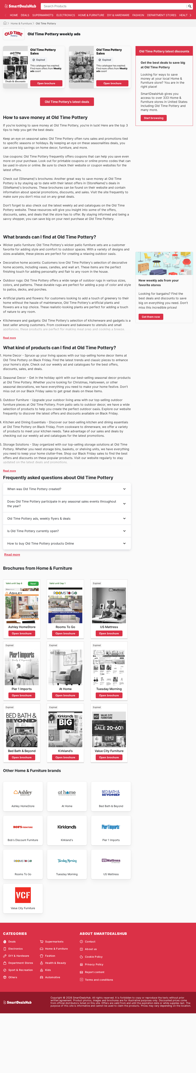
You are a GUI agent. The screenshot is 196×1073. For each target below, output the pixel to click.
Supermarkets (42, 15)
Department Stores (161, 15)
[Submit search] (190, 6)
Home (14, 15)
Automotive (52, 977)
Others (12, 977)
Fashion (138, 15)
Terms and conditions (99, 979)
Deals (25, 15)
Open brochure (46, 83)
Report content (94, 972)
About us (91, 949)
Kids (48, 969)
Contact (90, 941)
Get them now (151, 316)
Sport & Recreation (20, 969)
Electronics (65, 15)
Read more (9, 337)
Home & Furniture (91, 15)
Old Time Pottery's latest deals (67, 102)
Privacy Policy (94, 964)
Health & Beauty (55, 962)
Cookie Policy (94, 956)
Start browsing (153, 118)
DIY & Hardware (118, 15)
